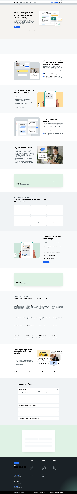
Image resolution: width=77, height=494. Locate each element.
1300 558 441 (16, 486)
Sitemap (43, 476)
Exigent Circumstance (60, 492)
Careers (54, 467)
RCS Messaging (44, 469)
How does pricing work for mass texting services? (27, 414)
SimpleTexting (32, 470)
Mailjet (31, 468)
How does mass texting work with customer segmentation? (29, 401)
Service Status (43, 466)
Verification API (32, 466)
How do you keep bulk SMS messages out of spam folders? (29, 418)
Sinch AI (54, 466)
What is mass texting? (23, 389)
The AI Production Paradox (45, 470)
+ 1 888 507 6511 (28, 435)
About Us (54, 461)
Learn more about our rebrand (55, 4)
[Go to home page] (16, 2)
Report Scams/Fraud (46, 492)
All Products (31, 475)
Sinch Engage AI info (44, 475)
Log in (52, 2)
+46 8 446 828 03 (16, 479)
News (42, 461)
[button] (53, 0)
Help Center (43, 465)
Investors (54, 468)
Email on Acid (32, 469)
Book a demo (60, 2)
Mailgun (31, 467)
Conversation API (32, 465)
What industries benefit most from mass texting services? (28, 396)
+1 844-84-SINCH (16, 475)
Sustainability (54, 469)
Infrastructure (54, 465)
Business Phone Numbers (33, 461)
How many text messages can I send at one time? (27, 405)
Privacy (37, 492)
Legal (35, 492)
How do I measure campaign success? (25, 409)
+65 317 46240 (16, 482)
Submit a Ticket (44, 467)
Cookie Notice (41, 492)
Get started (55, 2)
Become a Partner (44, 468)
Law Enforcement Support (53, 492)
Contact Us (54, 470)
